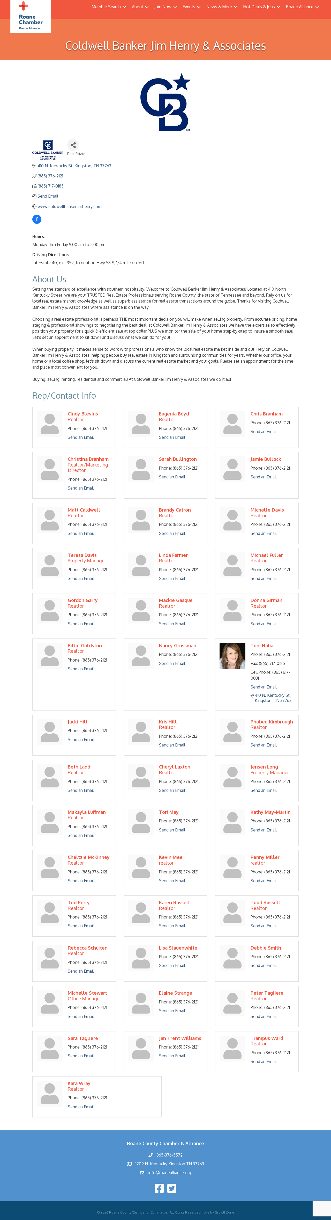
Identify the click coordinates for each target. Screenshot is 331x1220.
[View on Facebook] (36, 222)
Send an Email (81, 437)
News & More (219, 6)
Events (189, 6)
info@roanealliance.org (169, 1172)
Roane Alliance (299, 6)
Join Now (162, 6)
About (137, 6)
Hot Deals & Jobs (259, 6)
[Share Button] (73, 145)
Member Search (106, 6)
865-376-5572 (169, 1155)
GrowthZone (224, 1212)
